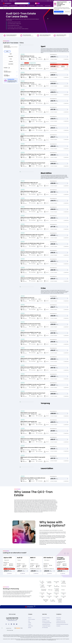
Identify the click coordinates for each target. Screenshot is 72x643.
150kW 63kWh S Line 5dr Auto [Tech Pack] (30, 323)
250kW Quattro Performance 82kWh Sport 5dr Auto (32, 127)
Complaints (58, 625)
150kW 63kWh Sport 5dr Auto (27, 56)
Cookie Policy (58, 619)
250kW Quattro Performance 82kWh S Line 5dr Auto (32, 358)
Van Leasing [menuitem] (14, 0)
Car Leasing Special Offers (46, 622)
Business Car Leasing (45, 621)
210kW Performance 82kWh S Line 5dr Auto (30, 315)
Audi (8, 19)
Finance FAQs (30, 625)
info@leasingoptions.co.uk (12, 620)
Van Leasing (44, 619)
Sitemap (29, 627)
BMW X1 (19, 558)
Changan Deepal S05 (47, 558)
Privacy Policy (58, 617)
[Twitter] (8, 624)
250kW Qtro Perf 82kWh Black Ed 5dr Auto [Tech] (32, 269)
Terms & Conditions (31, 619)
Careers (29, 622)
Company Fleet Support (46, 625)
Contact (29, 624)
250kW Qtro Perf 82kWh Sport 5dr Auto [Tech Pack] (32, 154)
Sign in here (61, 13)
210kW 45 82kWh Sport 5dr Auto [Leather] (30, 64)
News (29, 621)
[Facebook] (14, 624)
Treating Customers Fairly (60, 621)
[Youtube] (16, 624)
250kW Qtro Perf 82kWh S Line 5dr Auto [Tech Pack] (32, 384)
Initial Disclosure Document (61, 622)
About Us (29, 617)
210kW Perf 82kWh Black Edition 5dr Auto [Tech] (31, 234)
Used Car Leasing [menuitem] (47, 5)
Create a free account (58, 11)
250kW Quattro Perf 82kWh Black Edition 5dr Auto (32, 243)
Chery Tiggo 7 (61, 558)
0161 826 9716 (44, 639)
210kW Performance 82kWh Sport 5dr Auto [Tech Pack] (32, 118)
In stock (9, 67)
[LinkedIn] (11, 624)
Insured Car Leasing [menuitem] (22, 5)
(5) (7, 51)
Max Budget (6, 74)
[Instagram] (6, 624)
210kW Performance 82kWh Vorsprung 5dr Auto (31, 430)
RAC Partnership (45, 627)
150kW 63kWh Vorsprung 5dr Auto (28, 413)
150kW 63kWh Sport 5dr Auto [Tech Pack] (30, 74)
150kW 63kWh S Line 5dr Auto (27, 297)
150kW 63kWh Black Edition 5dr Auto (29, 182)
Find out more (67, 11)
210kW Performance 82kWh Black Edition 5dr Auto (32, 200)
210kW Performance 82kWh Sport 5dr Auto (30, 91)
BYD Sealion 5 (35, 558)
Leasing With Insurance (46, 624)
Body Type (5, 70)
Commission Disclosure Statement (62, 624)
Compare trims (11, 79)
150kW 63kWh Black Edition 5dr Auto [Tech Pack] (32, 208)
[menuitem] (5, 5)
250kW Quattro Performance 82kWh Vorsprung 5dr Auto (32, 448)
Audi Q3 (6, 558)
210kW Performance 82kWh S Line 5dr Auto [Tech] (32, 349)
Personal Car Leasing (45, 617)
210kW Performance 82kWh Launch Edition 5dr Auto (32, 478)
